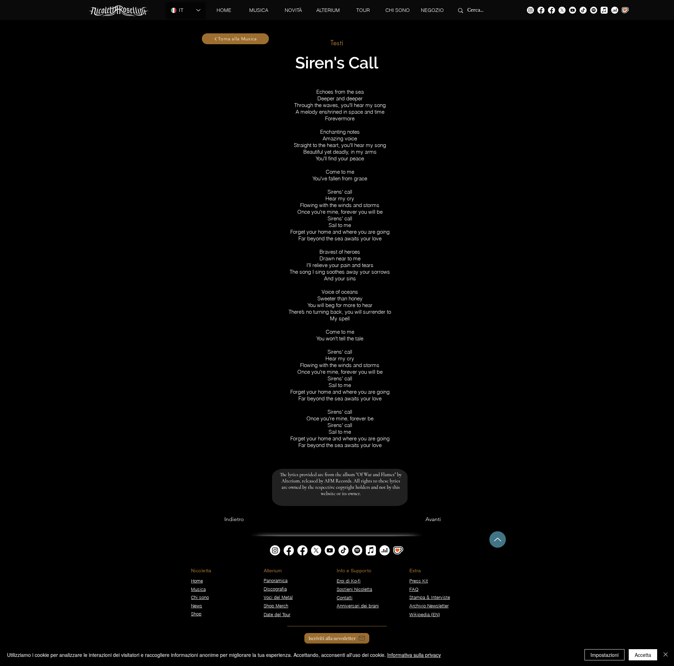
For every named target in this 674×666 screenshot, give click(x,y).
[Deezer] (614, 10)
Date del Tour (277, 614)
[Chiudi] (665, 654)
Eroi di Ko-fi (349, 581)
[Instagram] (530, 10)
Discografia (275, 589)
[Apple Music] (604, 10)
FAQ (413, 589)
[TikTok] (583, 10)
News (196, 605)
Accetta (643, 654)
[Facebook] (540, 10)
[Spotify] (593, 10)
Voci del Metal (278, 597)
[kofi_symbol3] (398, 550)
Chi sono (200, 597)
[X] (562, 10)
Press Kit (418, 581)
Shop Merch (276, 605)
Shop (196, 614)
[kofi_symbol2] (625, 10)
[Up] (497, 539)
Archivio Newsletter (429, 605)
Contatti (344, 597)
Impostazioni (604, 654)
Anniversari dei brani (358, 605)
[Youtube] (572, 10)
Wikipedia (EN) (424, 614)
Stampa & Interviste (429, 597)
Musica (198, 589)
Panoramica (276, 580)
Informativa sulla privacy (414, 654)
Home (197, 581)
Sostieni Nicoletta (354, 589)
